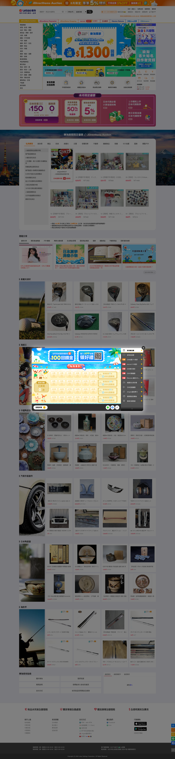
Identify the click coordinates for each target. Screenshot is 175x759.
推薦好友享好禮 (132, 383)
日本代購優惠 (129, 373)
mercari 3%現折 (130, 364)
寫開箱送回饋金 (132, 396)
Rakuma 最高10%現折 (132, 378)
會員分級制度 (131, 401)
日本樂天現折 (129, 369)
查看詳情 (38, 407)
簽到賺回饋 (130, 350)
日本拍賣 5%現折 (130, 360)
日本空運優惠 (131, 387)
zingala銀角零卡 (132, 392)
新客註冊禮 (130, 355)
